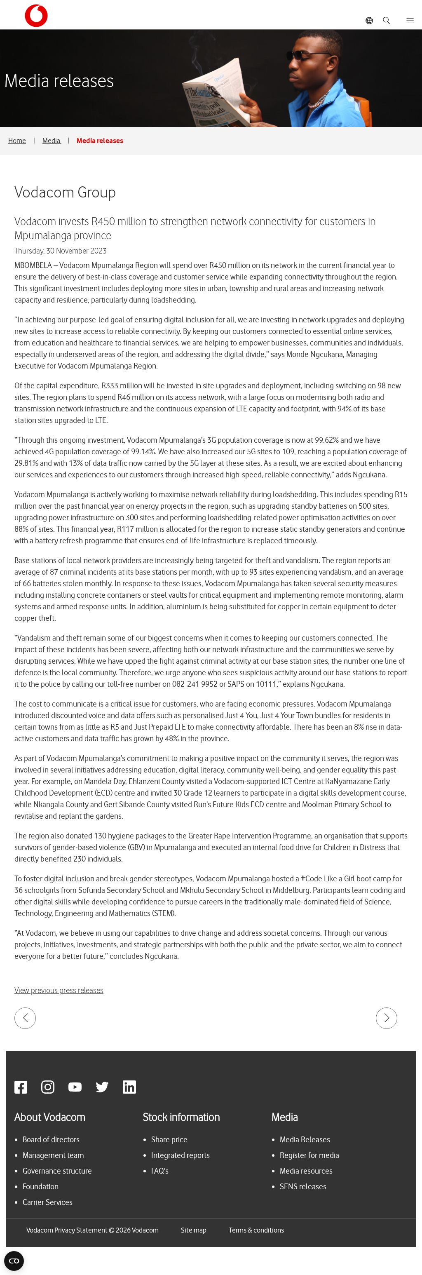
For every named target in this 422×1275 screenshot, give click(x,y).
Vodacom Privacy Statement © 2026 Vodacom (92, 1230)
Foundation (41, 1186)
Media (51, 140)
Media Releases (305, 1139)
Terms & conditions (256, 1230)
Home (17, 140)
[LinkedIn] (135, 1091)
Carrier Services (48, 1202)
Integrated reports (180, 1155)
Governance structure (57, 1171)
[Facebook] (27, 1091)
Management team (53, 1155)
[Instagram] (54, 1091)
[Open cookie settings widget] (14, 1261)
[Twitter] (108, 1091)
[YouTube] (81, 1091)
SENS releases (303, 1186)
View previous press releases (58, 990)
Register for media (309, 1155)
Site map (193, 1230)
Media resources (306, 1171)
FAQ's (160, 1171)
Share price (169, 1139)
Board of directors (51, 1139)
